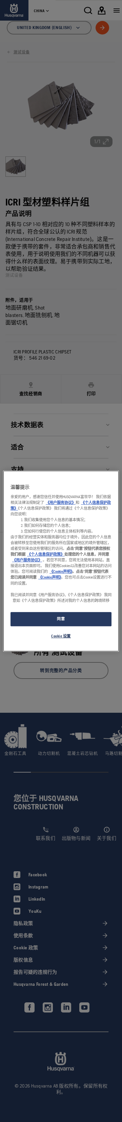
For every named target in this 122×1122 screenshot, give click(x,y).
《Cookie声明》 (60, 571)
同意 (61, 618)
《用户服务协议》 (61, 502)
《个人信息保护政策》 (45, 554)
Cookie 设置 (61, 636)
